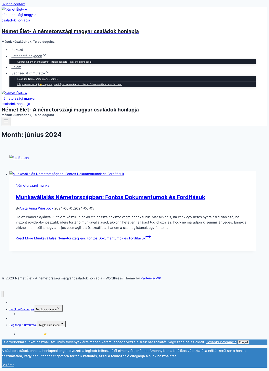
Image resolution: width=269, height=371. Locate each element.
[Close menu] (3, 294)
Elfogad (243, 342)
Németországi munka (32, 185)
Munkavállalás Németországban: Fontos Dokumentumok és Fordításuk (110, 197)
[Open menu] (6, 121)
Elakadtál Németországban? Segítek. (37, 78)
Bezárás (8, 365)
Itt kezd (17, 50)
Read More (81, 238)
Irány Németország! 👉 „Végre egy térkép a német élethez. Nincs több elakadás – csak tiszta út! (69, 84)
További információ (221, 342)
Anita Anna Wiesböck (36, 208)
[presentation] (132, 174)
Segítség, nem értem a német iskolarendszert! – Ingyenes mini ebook (54, 61)
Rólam (16, 67)
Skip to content (13, 4)
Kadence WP (151, 278)
